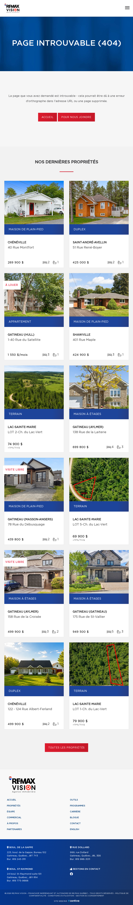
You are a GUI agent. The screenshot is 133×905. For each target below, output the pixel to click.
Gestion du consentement (90, 896)
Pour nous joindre (76, 117)
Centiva (73, 901)
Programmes (77, 806)
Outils (74, 800)
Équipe (11, 812)
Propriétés (13, 806)
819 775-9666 (20, 881)
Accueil (48, 117)
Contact (75, 823)
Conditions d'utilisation (61, 896)
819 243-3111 (19, 859)
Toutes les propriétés (66, 748)
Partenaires (14, 829)
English (74, 829)
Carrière (75, 812)
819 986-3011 (82, 859)
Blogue (74, 817)
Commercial (14, 817)
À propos (12, 823)
